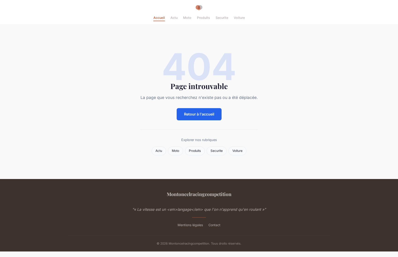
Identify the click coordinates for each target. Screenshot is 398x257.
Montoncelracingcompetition (199, 194)
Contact (214, 225)
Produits (203, 18)
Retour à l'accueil (199, 114)
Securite (222, 18)
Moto (187, 18)
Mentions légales (190, 225)
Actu (174, 18)
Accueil (159, 18)
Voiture (239, 18)
